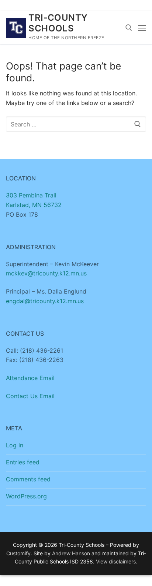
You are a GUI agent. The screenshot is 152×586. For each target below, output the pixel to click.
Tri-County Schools (57, 23)
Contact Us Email (30, 396)
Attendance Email (30, 378)
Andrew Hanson (71, 553)
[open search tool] (128, 27)
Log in (14, 445)
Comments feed (28, 479)
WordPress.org (26, 496)
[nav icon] (142, 27)
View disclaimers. (116, 561)
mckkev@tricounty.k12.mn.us (46, 273)
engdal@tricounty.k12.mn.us (45, 301)
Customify (18, 553)
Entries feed (22, 462)
